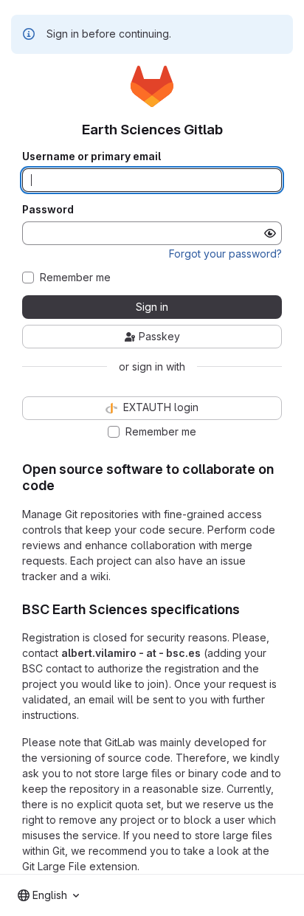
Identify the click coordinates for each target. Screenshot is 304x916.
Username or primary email (91, 156)
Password (48, 210)
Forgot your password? (225, 253)
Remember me (75, 277)
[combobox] (48, 895)
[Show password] (270, 233)
